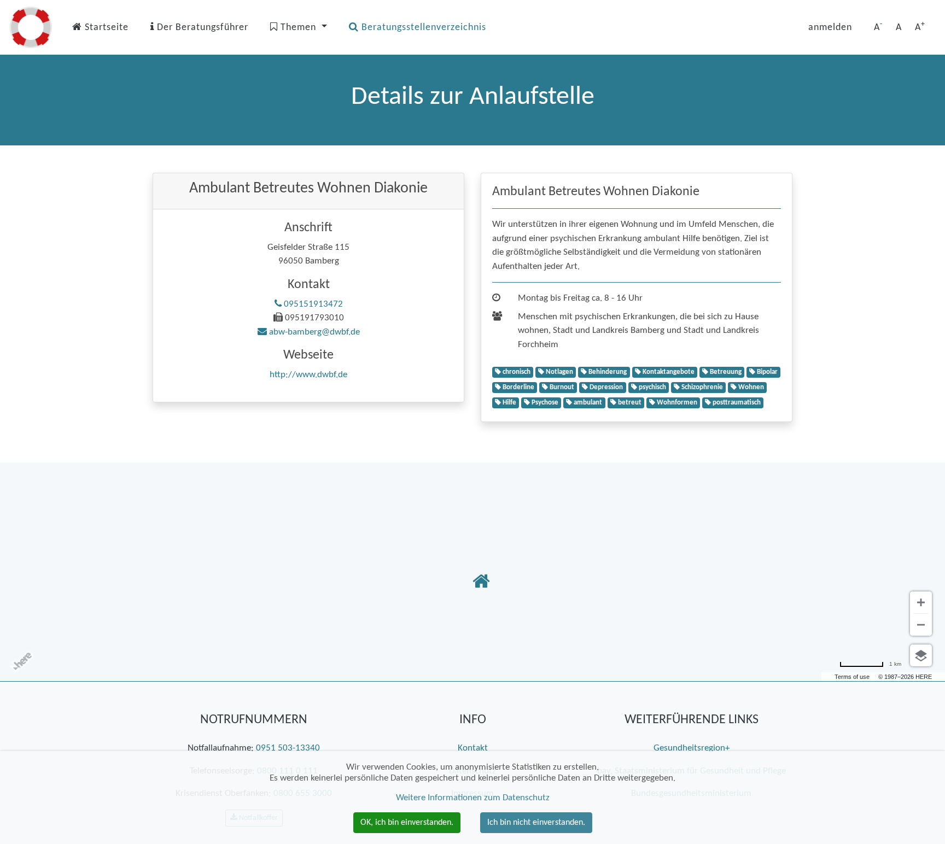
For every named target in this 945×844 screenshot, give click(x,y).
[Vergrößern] (921, 602)
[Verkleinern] (921, 625)
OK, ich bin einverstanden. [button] (406, 822)
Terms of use (852, 676)
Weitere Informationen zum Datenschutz (473, 797)
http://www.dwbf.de (308, 374)
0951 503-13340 (288, 748)
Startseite (105, 27)
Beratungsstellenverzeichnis (422, 27)
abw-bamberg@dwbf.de (313, 332)
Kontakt (473, 748)
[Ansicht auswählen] (921, 655)
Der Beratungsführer (201, 27)
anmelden (830, 27)
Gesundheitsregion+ (692, 748)
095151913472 (312, 304)
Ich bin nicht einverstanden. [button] (536, 822)
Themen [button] (298, 27)
